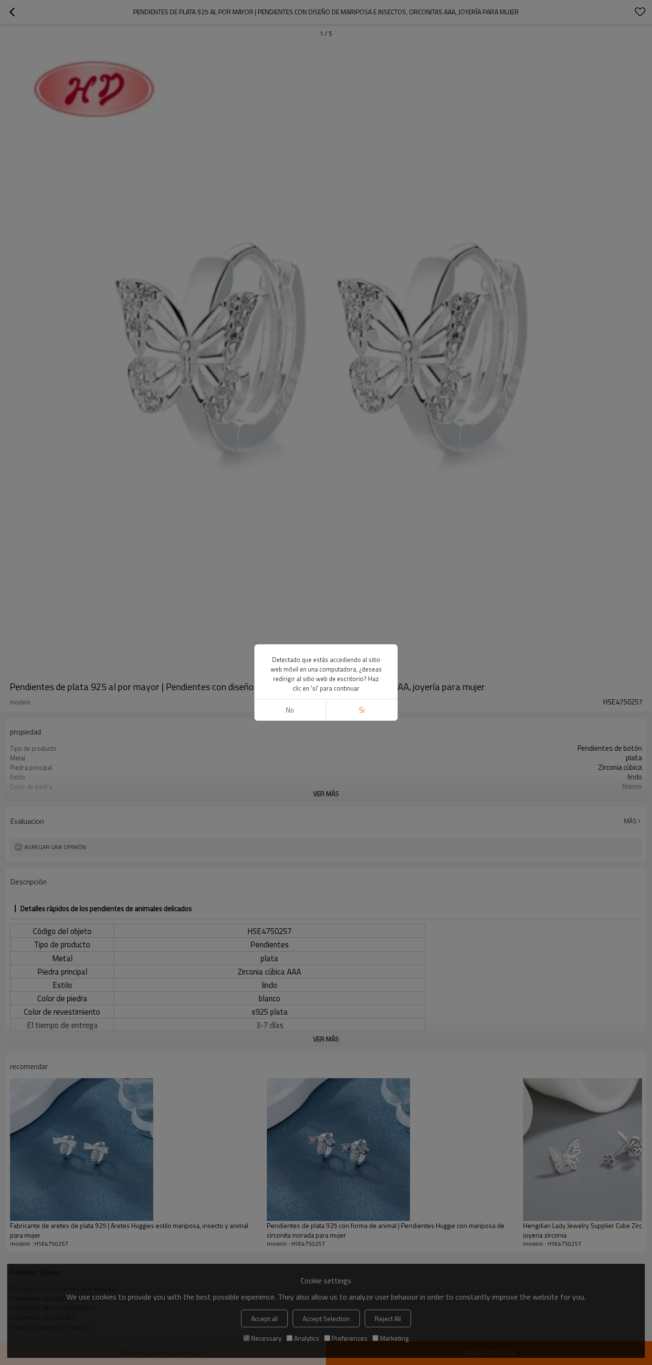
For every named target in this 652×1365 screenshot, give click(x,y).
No (290, 709)
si (362, 709)
